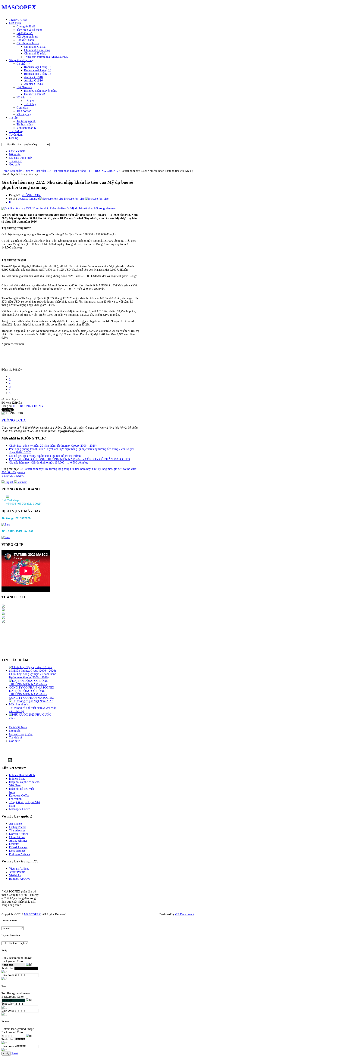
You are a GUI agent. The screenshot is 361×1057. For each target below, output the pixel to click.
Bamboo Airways (19, 878)
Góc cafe (14, 164)
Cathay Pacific (17, 827)
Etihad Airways (18, 847)
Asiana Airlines (18, 840)
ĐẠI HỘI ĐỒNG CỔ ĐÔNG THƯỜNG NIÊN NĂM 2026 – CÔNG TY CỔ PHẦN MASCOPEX (69, 459)
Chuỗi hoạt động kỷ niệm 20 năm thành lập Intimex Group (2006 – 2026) (52, 445)
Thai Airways (17, 830)
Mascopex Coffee (19, 809)
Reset (14, 1053)
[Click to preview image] (59, 208)
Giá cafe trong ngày (21, 157)
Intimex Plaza (17, 778)
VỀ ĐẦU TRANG (13, 475)
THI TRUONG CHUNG (102, 170)
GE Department (184, 914)
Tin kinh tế (15, 161)
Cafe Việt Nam (18, 727)
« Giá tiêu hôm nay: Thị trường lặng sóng (45, 468)
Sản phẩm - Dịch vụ (22, 170)
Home (5, 170)
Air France (15, 823)
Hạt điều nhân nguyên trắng (69, 170)
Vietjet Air (15, 875)
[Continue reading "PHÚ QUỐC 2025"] (22, 714)
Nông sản (14, 154)
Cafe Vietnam (17, 151)
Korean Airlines (18, 833)
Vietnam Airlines (19, 868)
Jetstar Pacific (17, 872)
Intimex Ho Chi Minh (22, 775)
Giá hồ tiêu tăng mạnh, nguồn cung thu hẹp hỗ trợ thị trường (45, 455)
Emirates (14, 844)
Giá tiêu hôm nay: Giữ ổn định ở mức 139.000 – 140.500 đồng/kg (48, 462)
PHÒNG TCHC (31, 195)
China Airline (17, 837)
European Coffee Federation (19, 797)
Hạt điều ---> (43, 170)
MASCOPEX (32, 914)
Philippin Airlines (19, 854)
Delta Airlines (17, 850)
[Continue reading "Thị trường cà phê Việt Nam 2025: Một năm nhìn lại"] (32, 704)
